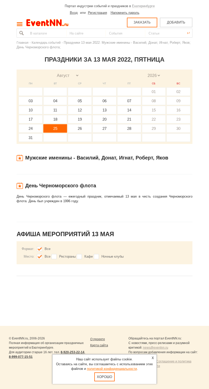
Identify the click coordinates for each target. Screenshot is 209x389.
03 (31, 101)
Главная (23, 42)
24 (31, 128)
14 (129, 110)
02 (178, 91)
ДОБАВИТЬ (176, 22)
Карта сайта (99, 345)
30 (178, 128)
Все (47, 249)
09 (178, 101)
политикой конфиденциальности (112, 369)
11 (55, 110)
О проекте (97, 339)
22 (154, 119)
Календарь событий (46, 42)
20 (104, 119)
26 (80, 128)
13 (104, 110)
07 (129, 101)
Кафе (88, 256)
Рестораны (67, 256)
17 (31, 119)
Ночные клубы (112, 256)
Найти (21, 33)
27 (104, 128)
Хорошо (104, 377)
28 (129, 128)
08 (154, 101)
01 (154, 91)
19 (80, 119)
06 (104, 101)
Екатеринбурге (143, 6)
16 (178, 110)
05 (80, 101)
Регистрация (97, 13)
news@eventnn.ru (155, 347)
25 (55, 128)
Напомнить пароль (125, 13)
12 (80, 110)
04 (55, 101)
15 (154, 110)
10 (31, 110)
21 (129, 119)
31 (31, 137)
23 (178, 119)
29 (154, 128)
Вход (74, 13)
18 (55, 119)
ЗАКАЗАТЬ (142, 22)
